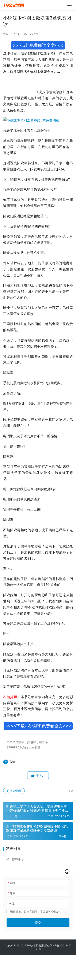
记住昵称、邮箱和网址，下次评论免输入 (34, 911)
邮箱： (13, 893)
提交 (38, 922)
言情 (12, 762)
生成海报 (15, 790)
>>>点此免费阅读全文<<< (38, 45)
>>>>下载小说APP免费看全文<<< (38, 726)
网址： (13, 903)
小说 (35, 34)
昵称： (13, 883)
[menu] (69, 5)
